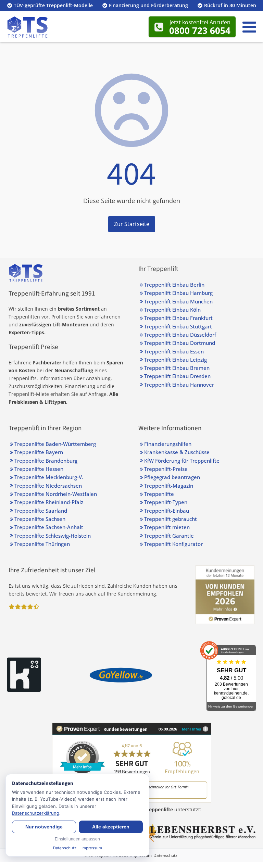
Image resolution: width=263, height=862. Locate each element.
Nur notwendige (44, 826)
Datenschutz (165, 855)
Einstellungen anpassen (77, 839)
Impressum (92, 848)
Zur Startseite (131, 224)
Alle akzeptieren (110, 826)
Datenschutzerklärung (35, 813)
